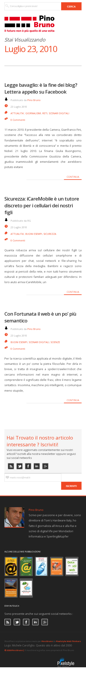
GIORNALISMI (33, 113)
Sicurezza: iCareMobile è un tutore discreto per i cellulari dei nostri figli (41, 205)
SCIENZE (55, 342)
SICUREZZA (49, 233)
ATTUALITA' (17, 113)
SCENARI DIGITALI (59, 113)
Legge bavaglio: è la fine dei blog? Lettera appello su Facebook (40, 88)
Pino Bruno (34, 100)
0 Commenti (18, 119)
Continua (73, 176)
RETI (44, 113)
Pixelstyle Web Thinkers (68, 641)
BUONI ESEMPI (33, 233)
